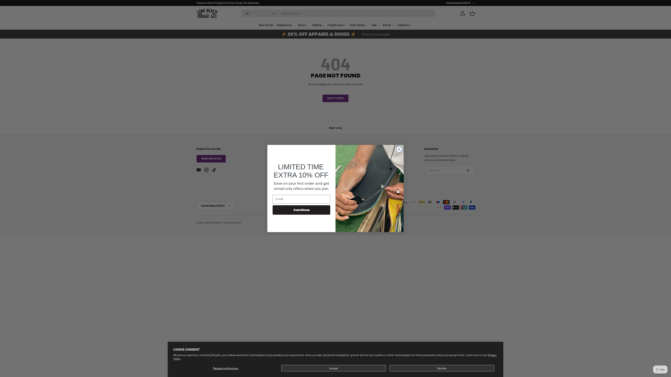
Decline (441, 368)
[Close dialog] (399, 149)
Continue (301, 210)
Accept (333, 368)
